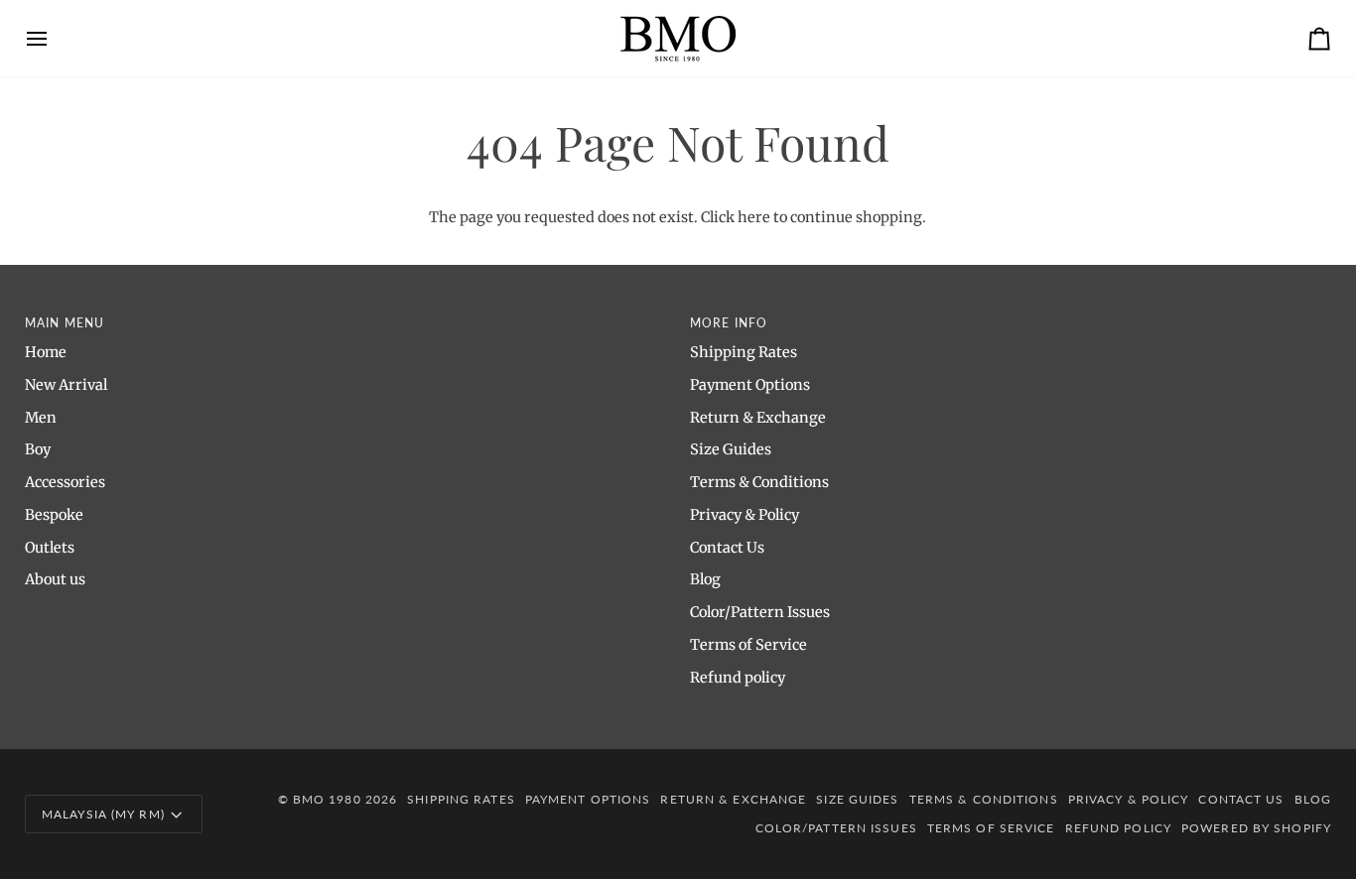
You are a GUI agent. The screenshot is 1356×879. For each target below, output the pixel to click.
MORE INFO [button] (728, 322)
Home (46, 352)
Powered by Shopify (1256, 827)
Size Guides (730, 449)
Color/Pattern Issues (760, 612)
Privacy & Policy (744, 515)
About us (55, 579)
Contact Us (727, 548)
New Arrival (66, 385)
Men (41, 418)
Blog (705, 579)
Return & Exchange (758, 418)
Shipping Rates (743, 352)
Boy (38, 449)
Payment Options (750, 385)
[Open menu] (54, 38)
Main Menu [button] (64, 322)
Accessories (65, 482)
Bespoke (54, 515)
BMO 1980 (327, 799)
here (754, 217)
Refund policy (737, 678)
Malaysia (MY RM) (103, 814)
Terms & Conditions (759, 482)
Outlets (49, 548)
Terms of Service (748, 645)
